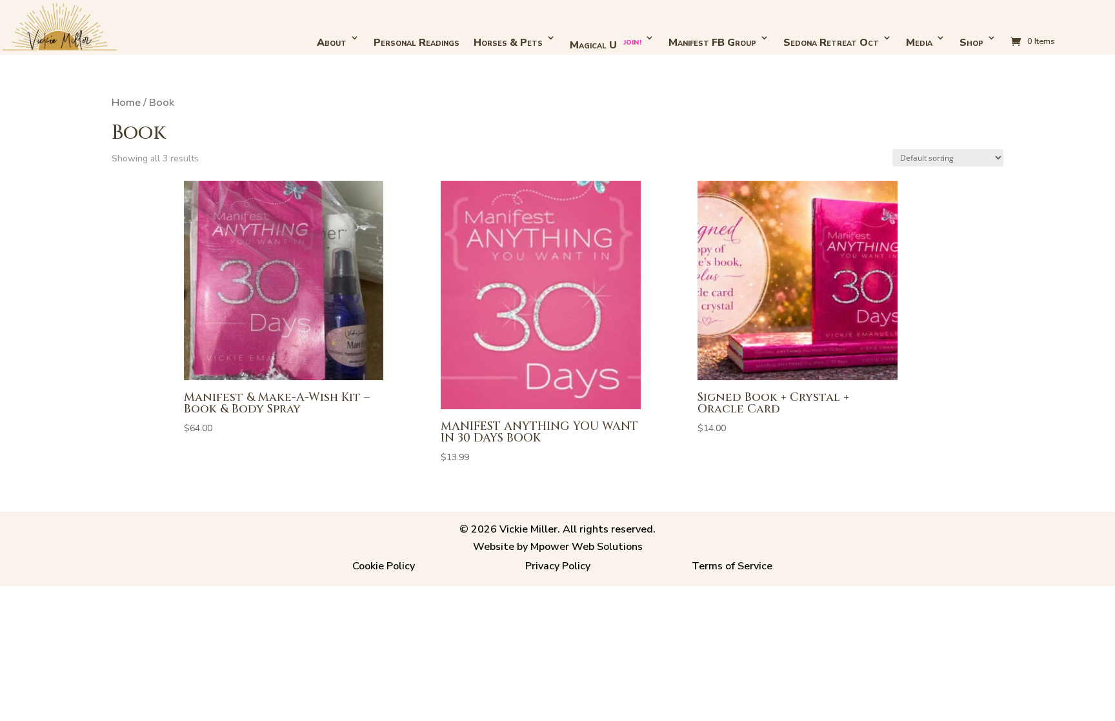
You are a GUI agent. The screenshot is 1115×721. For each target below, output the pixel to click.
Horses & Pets (508, 43)
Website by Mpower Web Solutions (558, 547)
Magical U (606, 44)
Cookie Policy (383, 566)
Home (126, 102)
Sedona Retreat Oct (831, 43)
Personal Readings (416, 43)
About (332, 43)
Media (919, 43)
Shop (971, 43)
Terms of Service (732, 566)
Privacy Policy (557, 566)
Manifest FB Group (712, 43)
